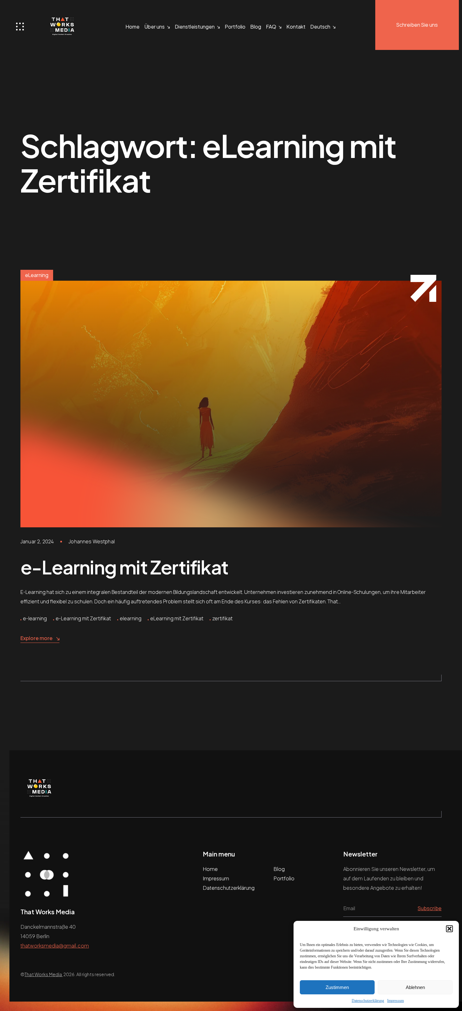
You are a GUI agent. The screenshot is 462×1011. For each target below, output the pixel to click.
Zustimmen (337, 987)
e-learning (35, 618)
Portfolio (235, 26)
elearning (130, 618)
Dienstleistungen (195, 26)
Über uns (154, 26)
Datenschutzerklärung (368, 1000)
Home (132, 26)
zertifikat (222, 618)
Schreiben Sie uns (417, 24)
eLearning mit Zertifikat (176, 618)
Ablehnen (415, 987)
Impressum (395, 1000)
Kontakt (295, 26)
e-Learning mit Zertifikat (124, 567)
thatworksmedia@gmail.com (54, 945)
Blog (255, 26)
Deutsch (320, 26)
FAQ (271, 26)
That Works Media (44, 974)
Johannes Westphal (92, 541)
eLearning (36, 275)
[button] (449, 929)
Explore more (36, 638)
